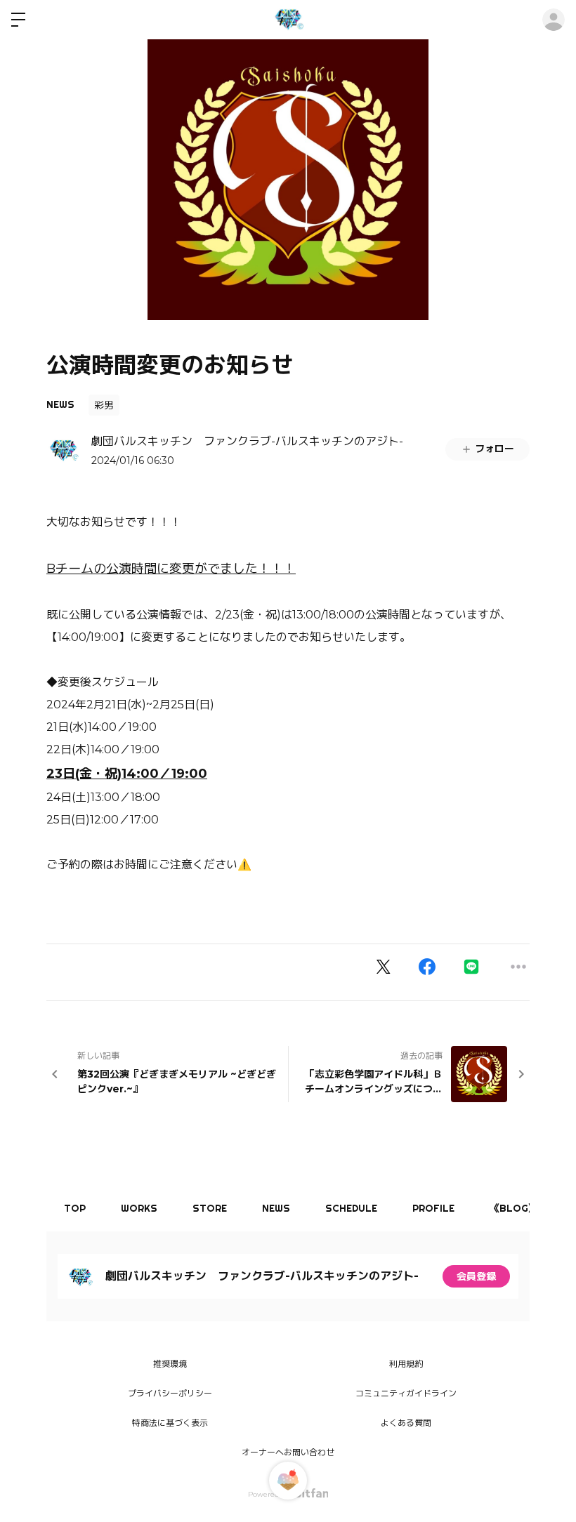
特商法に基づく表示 (170, 1422)
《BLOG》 (514, 1208)
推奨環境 (170, 1363)
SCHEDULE (351, 1208)
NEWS (60, 404)
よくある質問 (406, 1422)
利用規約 (406, 1363)
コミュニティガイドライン (406, 1393)
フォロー (494, 448)
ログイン (553, 19)
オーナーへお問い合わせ (288, 1452)
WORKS (139, 1208)
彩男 (104, 405)
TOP (75, 1208)
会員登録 (476, 1276)
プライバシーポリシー (170, 1393)
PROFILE (433, 1208)
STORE (209, 1208)
